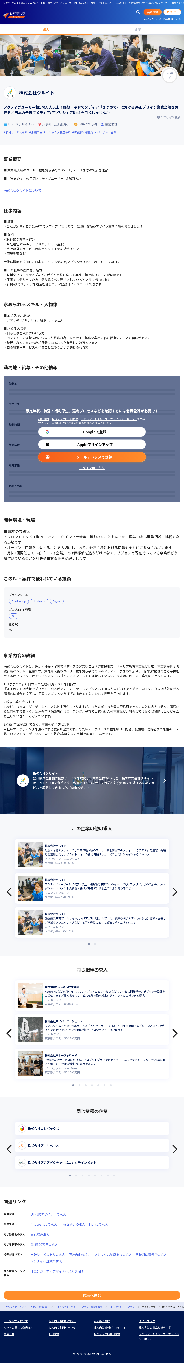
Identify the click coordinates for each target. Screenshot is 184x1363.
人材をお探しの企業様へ (18, 1327)
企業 (138, 29)
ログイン (172, 12)
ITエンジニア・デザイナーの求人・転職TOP (26, 1307)
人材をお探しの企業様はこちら (162, 19)
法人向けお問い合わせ (62, 1327)
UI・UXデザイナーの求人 (48, 1214)
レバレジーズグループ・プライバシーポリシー (109, 419)
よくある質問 (102, 1321)
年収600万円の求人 (44, 1244)
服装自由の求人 (80, 1254)
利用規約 (43, 419)
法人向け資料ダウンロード (110, 1327)
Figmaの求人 (98, 1224)
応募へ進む (92, 1295)
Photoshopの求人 (44, 1224)
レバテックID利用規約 (65, 419)
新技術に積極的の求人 (151, 1254)
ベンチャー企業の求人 (46, 1261)
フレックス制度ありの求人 (113, 1254)
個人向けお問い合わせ (62, 1321)
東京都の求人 (40, 1234)
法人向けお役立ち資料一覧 (155, 1327)
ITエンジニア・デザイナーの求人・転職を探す (78, 1307)
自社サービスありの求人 (48, 1254)
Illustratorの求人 (73, 1224)
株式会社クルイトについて (22, 190)
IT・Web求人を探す (16, 1321)
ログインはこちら (92, 467)
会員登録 (152, 12)
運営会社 (9, 1334)
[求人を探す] (138, 12)
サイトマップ (147, 1321)
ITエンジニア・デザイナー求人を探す (57, 1271)
